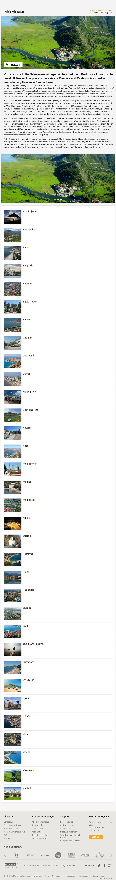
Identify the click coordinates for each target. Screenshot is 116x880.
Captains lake (30, 409)
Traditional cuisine (40, 835)
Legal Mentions (68, 865)
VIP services (65, 828)
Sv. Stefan (28, 680)
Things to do (37, 825)
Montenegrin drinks (40, 838)
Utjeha (26, 752)
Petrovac (28, 553)
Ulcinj (26, 734)
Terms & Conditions (12, 825)
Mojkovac (28, 499)
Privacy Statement (12, 828)
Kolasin (27, 427)
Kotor (26, 445)
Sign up (96, 837)
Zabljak (27, 788)
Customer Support (68, 825)
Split (25, 626)
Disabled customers (68, 832)
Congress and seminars (70, 841)
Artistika (108, 878)
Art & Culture (38, 832)
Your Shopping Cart (99, 11)
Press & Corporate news (14, 832)
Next (110, 855)
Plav (25, 571)
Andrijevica (29, 229)
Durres (26, 373)
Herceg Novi (29, 391)
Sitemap (7, 838)
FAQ (6, 835)
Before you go (66, 822)
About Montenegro (40, 822)
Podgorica (28, 590)
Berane (27, 283)
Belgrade (28, 265)
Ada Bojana (29, 211)
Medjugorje (29, 463)
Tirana (26, 698)
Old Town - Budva (33, 644)
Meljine (27, 481)
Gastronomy (37, 828)
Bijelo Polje (29, 301)
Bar (25, 247)
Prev (5, 855)
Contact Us (8, 822)
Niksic (26, 517)
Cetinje (27, 337)
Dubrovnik (28, 355)
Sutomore (28, 662)
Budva (26, 319)
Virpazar (28, 770)
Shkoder (27, 607)
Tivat (26, 716)
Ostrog (27, 535)
